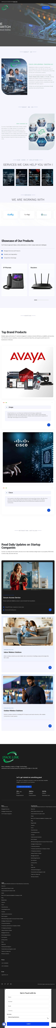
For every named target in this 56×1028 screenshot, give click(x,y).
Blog (2, 897)
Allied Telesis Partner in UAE (7, 888)
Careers (3, 902)
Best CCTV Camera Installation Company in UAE (11, 895)
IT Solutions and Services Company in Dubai (10, 925)
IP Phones (7, 268)
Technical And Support (6, 946)
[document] (28, 1008)
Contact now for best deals (24, 786)
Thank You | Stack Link (5, 951)
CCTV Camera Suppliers (6, 813)
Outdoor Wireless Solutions (13, 711)
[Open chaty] (4, 1024)
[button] (28, 989)
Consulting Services (5, 909)
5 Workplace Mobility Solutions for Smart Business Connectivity (15, 883)
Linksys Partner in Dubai (6, 930)
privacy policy (4, 939)
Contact (3, 911)
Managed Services (5, 932)
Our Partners (4, 937)
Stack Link (15, 1)
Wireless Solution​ (5, 953)
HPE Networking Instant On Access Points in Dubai (12, 918)
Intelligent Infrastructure (6, 811)
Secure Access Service (11, 597)
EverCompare (4, 916)
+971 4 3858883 (4, 963)
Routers (34, 268)
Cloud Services (4, 806)
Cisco (2, 904)
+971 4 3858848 (4, 966)
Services (9, 1014)
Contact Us (45, 7)
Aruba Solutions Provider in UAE (8, 890)
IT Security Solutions (5, 923)
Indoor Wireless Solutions (13, 652)
